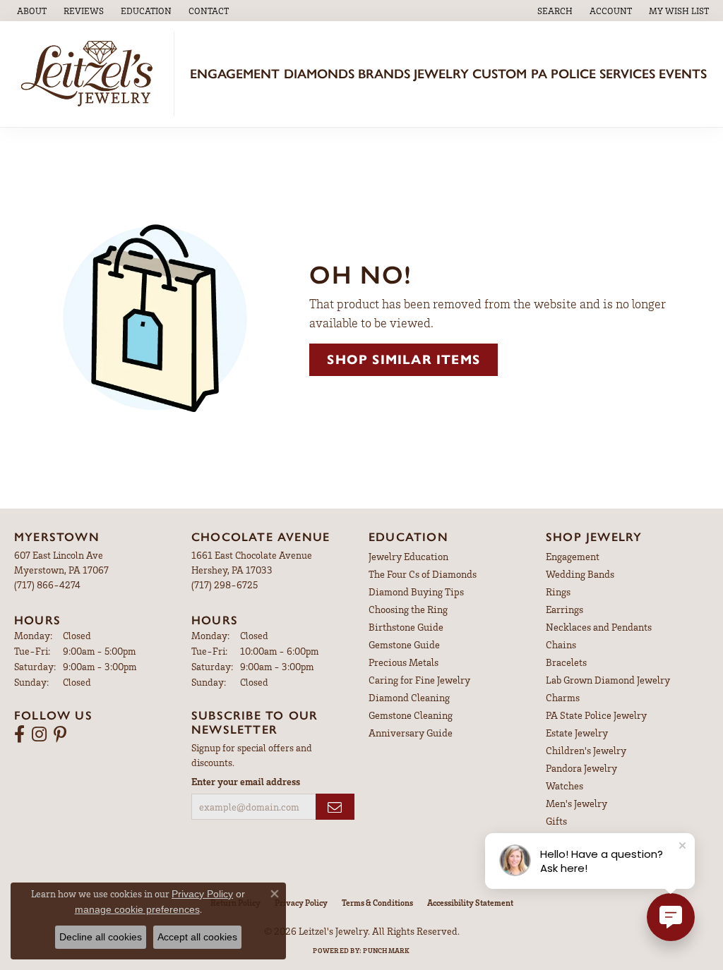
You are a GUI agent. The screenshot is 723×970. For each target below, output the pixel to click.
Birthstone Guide (406, 627)
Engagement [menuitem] (572, 556)
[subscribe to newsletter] (335, 807)
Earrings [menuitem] (564, 609)
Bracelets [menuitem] (566, 662)
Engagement (235, 74)
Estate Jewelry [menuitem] (577, 733)
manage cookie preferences (137, 909)
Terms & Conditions (377, 902)
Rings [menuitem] (558, 592)
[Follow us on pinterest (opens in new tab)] (60, 734)
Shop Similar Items (403, 359)
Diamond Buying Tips (416, 592)
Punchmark (386, 950)
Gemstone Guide (404, 644)
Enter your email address (245, 781)
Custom (499, 74)
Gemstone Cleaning (411, 715)
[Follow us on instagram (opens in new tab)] (39, 734)
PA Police (563, 74)
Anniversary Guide (411, 733)
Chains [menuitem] (561, 644)
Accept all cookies (197, 936)
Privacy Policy (301, 902)
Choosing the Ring (408, 609)
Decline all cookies (100, 936)
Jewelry (441, 74)
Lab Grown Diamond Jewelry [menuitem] (608, 680)
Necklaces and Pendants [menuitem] (599, 627)
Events (683, 74)
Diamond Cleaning (409, 697)
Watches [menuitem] (564, 786)
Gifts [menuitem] (556, 821)
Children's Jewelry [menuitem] (586, 750)
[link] (30, 10)
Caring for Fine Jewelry (419, 680)
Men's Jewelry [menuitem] (576, 803)
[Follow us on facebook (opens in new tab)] (19, 734)
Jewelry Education (408, 556)
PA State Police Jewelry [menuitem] (596, 715)
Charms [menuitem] (563, 697)
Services (627, 74)
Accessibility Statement (470, 902)
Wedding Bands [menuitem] (580, 574)
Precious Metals (403, 662)
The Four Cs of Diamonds (423, 574)
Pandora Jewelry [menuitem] (581, 768)
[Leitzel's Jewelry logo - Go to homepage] (90, 74)
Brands (384, 74)
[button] (145, 10)
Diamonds (319, 74)
